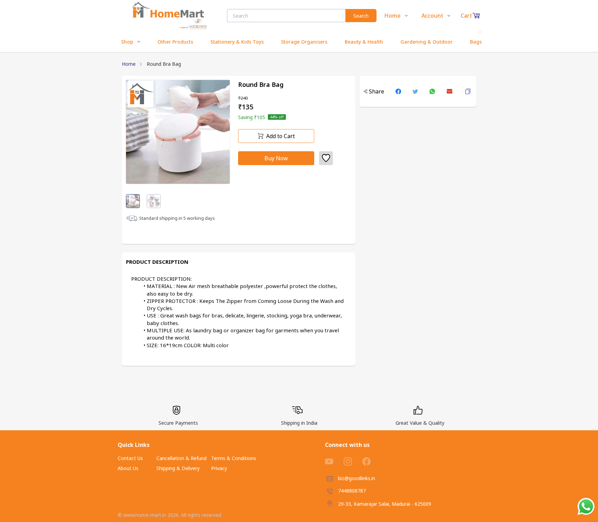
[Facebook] (371, 461)
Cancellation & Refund (181, 458)
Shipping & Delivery (178, 468)
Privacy (219, 468)
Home (129, 64)
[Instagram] (353, 461)
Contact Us (130, 458)
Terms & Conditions (233, 458)
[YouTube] (334, 461)
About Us (128, 468)
